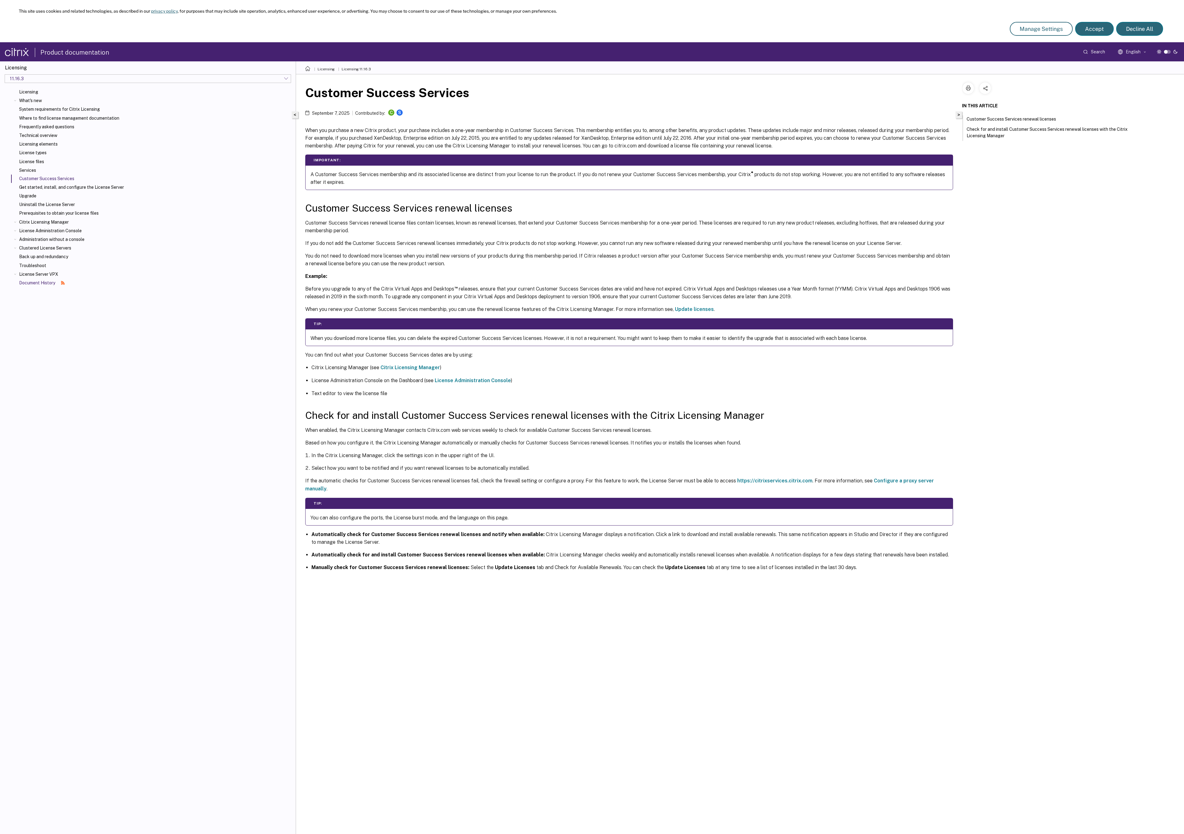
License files (31, 161)
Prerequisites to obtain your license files (59, 213)
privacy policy (164, 11)
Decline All (1139, 29)
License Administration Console (50, 230)
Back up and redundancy (43, 256)
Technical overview (38, 135)
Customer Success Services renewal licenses (1011, 119)
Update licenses (694, 309)
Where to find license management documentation (69, 118)
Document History (37, 282)
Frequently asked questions (46, 126)
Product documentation (74, 52)
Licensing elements (38, 144)
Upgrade (27, 195)
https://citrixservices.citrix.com (774, 481)
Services (27, 170)
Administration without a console (51, 239)
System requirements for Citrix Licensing (59, 109)
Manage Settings (1041, 29)
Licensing (28, 91)
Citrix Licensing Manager (44, 222)
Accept (1094, 29)
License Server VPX (38, 274)
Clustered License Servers (45, 248)
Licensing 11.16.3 (356, 69)
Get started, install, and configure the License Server (71, 187)
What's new (30, 100)
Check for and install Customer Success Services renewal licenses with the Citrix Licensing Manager (1047, 132)
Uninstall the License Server (47, 204)
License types (33, 152)
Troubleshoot (32, 265)
